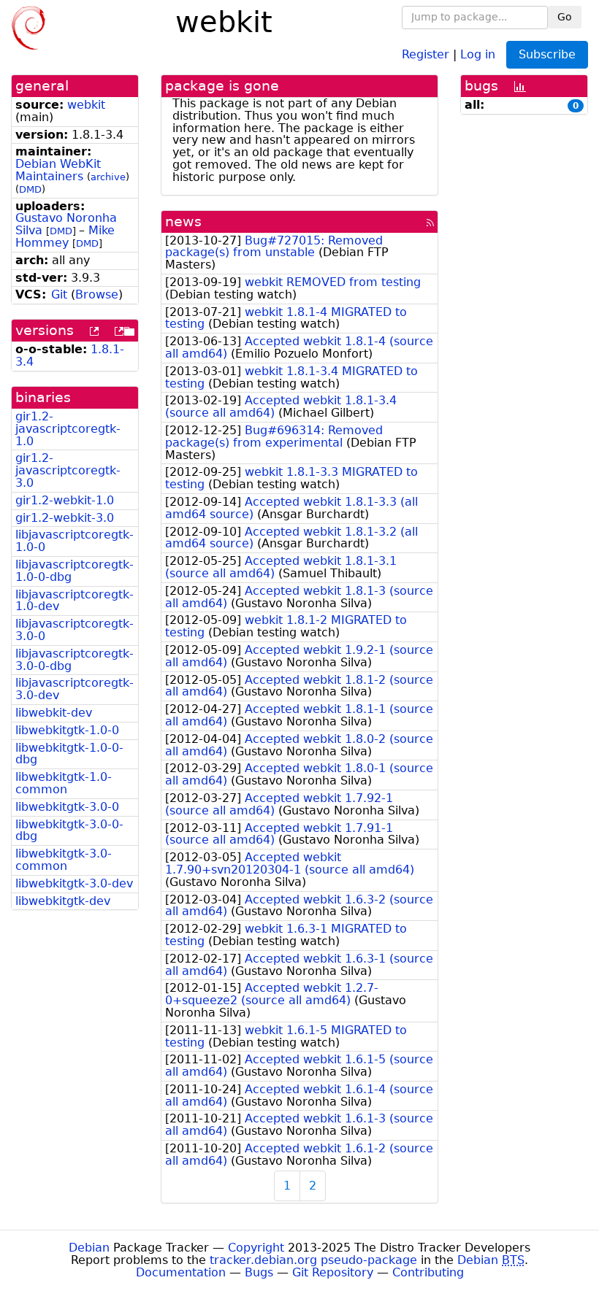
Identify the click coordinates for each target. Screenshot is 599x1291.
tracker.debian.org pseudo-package (313, 1260)
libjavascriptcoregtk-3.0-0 (74, 630)
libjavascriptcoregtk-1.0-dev (74, 600)
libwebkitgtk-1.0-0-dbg (69, 754)
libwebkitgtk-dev (62, 901)
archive (108, 177)
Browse (96, 294)
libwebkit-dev (53, 713)
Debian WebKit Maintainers (58, 170)
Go (564, 17)
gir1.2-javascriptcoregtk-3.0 (68, 470)
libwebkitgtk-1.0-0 (67, 730)
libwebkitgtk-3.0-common (63, 860)
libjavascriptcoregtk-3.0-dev (74, 689)
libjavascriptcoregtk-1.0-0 (74, 541)
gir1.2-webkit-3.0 (64, 518)
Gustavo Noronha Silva (66, 224)
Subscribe (547, 54)
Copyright (256, 1248)
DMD (30, 189)
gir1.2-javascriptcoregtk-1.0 (68, 428)
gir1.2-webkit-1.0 (64, 500)
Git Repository (332, 1272)
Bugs (259, 1272)
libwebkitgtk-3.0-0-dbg (69, 830)
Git (59, 294)
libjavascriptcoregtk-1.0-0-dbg (74, 571)
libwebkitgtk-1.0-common (63, 783)
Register (425, 54)
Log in (477, 54)
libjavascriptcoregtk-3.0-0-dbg (74, 660)
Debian (89, 1248)
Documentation (181, 1272)
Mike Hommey (65, 236)
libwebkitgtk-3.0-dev (74, 883)
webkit (86, 105)
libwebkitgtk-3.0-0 (67, 807)
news (183, 221)
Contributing (428, 1272)
